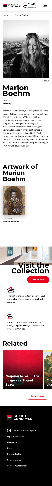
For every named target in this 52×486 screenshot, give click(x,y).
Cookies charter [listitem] (14, 460)
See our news (37, 396)
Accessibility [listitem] (13, 442)
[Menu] (45, 5)
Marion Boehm (21, 15)
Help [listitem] (9, 448)
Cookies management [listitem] (17, 465)
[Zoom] (26, 49)
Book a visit (38, 279)
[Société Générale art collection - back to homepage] (19, 5)
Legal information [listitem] (15, 436)
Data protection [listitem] (14, 454)
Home (5, 15)
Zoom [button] (46, 80)
